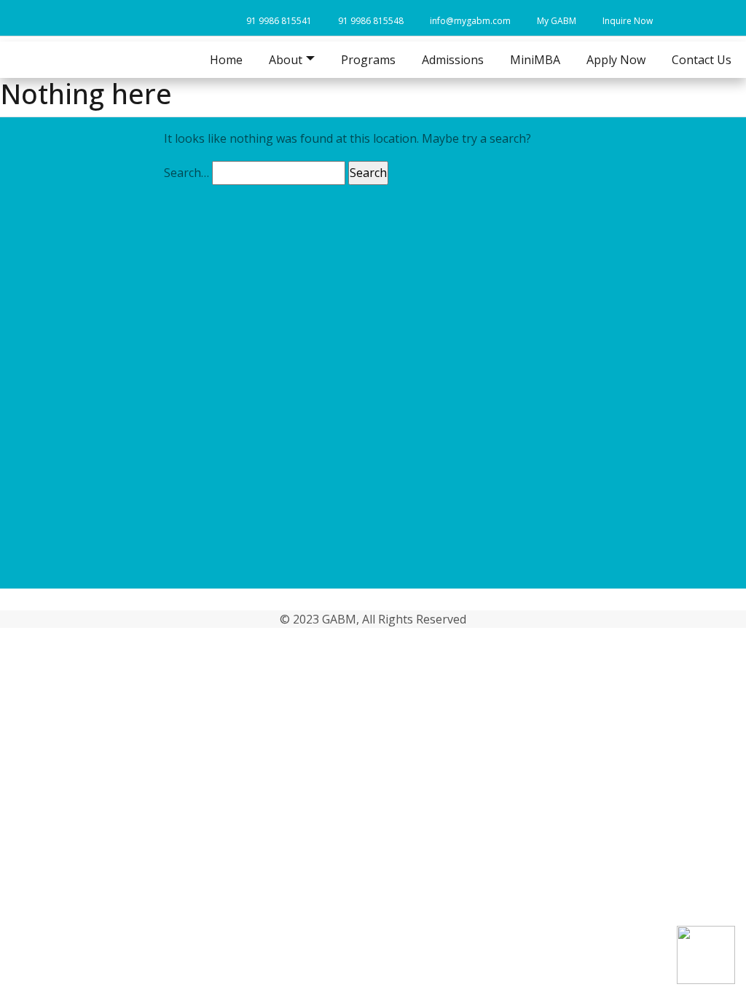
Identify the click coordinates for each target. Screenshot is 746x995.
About (89, 423)
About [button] (285, 60)
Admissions (453, 60)
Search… (186, 173)
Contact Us (701, 60)
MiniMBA (535, 60)
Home (226, 60)
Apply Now (615, 60)
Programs (368, 60)
